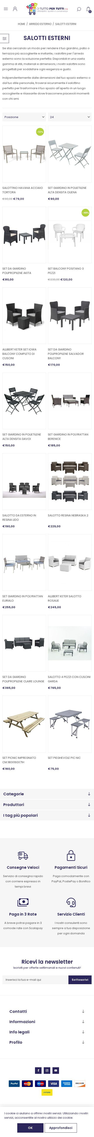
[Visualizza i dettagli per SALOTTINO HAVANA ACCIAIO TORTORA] (24, 154)
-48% (85, 212)
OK (30, 1128)
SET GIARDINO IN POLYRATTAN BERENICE (68, 436)
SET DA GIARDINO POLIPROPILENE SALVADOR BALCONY (66, 353)
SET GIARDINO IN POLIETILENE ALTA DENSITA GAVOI (21, 436)
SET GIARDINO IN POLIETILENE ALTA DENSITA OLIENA (67, 190)
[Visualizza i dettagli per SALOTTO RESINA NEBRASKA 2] (69, 481)
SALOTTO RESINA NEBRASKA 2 (68, 515)
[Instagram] (47, 1070)
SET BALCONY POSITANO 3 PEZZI (66, 270)
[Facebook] (38, 1070)
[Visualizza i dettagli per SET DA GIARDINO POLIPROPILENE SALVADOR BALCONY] (69, 315)
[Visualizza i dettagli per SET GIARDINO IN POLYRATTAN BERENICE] (69, 401)
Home (21, 24)
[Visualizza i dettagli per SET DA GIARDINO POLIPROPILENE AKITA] (24, 235)
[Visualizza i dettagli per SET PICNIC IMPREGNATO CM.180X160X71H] (24, 724)
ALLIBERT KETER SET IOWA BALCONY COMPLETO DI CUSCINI (19, 353)
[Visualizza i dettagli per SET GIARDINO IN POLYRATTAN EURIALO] (24, 562)
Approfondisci (60, 1128)
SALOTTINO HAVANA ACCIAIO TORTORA (22, 190)
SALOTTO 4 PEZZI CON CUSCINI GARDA (69, 679)
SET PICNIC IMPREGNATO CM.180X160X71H (19, 760)
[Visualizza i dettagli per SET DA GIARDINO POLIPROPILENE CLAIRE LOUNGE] (24, 643)
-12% (40, 132)
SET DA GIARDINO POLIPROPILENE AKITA (16, 270)
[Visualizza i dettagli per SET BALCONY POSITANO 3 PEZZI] (69, 235)
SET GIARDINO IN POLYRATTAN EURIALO (22, 598)
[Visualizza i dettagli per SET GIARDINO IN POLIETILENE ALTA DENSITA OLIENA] (69, 154)
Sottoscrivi (80, 980)
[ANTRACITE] (24, 481)
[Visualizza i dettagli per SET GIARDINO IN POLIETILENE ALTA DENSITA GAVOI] (24, 401)
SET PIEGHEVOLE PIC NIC (64, 758)
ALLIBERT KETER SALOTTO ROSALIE (64, 598)
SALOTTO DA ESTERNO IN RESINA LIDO (19, 517)
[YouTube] (55, 1070)
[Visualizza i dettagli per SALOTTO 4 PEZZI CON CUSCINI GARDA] (69, 643)
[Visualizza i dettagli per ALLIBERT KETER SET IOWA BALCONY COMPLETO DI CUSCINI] (24, 315)
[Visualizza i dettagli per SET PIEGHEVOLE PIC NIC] (69, 724)
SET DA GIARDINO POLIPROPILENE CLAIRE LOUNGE (23, 679)
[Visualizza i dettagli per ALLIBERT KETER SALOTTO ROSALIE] (69, 562)
